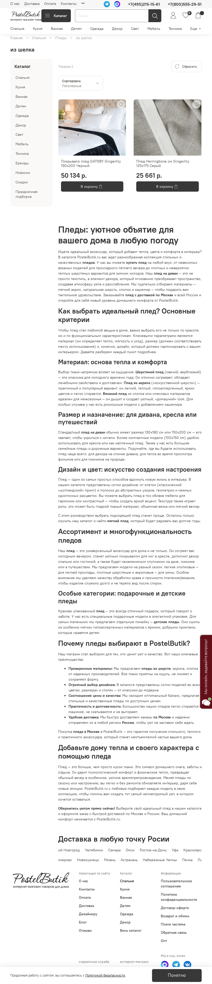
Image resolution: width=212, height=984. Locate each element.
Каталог (60, 15)
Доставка (32, 3)
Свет (135, 28)
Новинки (23, 172)
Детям (76, 28)
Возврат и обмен (175, 916)
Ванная (57, 28)
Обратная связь (174, 932)
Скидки (22, 182)
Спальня (17, 28)
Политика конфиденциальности (179, 897)
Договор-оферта (175, 907)
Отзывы (85, 930)
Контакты (69, 3)
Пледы (61, 38)
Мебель (153, 28)
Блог (83, 922)
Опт (164, 940)
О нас (15, 3)
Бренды (22, 163)
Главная (16, 38)
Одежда (96, 28)
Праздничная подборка (26, 194)
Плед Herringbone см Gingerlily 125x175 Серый (162, 163)
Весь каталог (131, 930)
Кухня (37, 28)
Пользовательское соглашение (176, 883)
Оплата (50, 3)
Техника (175, 28)
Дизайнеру (88, 914)
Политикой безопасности (105, 975)
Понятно (177, 975)
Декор (117, 28)
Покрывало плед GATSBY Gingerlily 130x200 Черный (91, 163)
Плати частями (173, 924)
